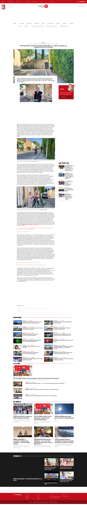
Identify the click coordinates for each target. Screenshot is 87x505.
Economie (37, 23)
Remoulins (26, 308)
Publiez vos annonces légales (37, 26)
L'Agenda (71, 23)
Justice (58, 23)
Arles (41, 1)
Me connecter (81, 6)
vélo (47, 308)
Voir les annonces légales (52, 26)
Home (15, 23)
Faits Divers (50, 23)
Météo (20, 26)
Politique (29, 23)
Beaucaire (27, 1)
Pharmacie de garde (64, 26)
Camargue (34, 1)
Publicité (26, 26)
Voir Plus (70, 317)
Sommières (52, 1)
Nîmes (3, 1)
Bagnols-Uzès (19, 1)
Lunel (46, 1)
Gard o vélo (20, 311)
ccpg (31, 308)
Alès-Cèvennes (10, 1)
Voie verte (19, 308)
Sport (43, 23)
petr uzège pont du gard (39, 308)
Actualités (21, 23)
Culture (64, 23)
